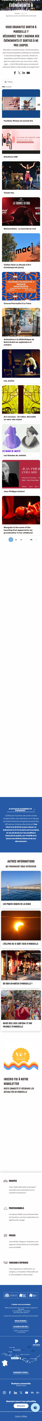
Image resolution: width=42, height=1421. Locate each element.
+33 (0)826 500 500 (20, 1326)
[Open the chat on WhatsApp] (35, 1407)
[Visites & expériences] (18, 8)
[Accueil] (13, 8)
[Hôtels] (15, 8)
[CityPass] (17, 8)
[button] (27, 8)
